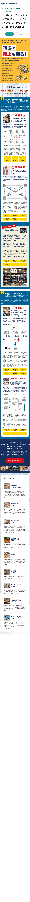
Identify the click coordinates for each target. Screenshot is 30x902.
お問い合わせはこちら (15, 461)
